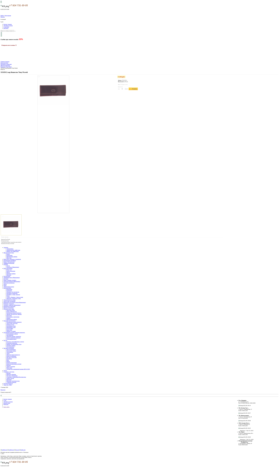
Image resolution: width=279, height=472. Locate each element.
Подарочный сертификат (9, 260)
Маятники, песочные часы (13, 381)
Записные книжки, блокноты (13, 336)
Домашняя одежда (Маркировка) (11, 277)
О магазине (6, 27)
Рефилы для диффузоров (12, 251)
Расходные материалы (8, 282)
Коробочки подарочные (9, 306)
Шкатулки (8, 258)
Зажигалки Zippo (10, 310)
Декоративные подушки (9, 299)
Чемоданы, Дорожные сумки (13, 298)
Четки (4, 285)
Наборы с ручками (11, 331)
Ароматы (5, 247)
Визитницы (9, 289)
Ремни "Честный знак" (9, 261)
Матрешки (9, 379)
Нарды (8, 272)
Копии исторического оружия (13, 364)
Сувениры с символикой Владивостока (16, 377)
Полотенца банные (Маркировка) (11, 281)
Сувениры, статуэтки (8, 371)
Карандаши (9, 330)
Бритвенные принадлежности (13, 313)
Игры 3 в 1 (9, 269)
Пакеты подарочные (8, 307)
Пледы (8, 265)
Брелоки (8, 373)
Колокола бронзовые (11, 362)
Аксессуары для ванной (9, 301)
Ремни (8, 296)
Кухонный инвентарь (11, 343)
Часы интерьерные (11, 349)
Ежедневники (9, 335)
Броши (8, 254)
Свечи (8, 353)
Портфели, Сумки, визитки (13, 294)
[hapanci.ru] (1, 395)
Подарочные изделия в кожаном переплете (14, 332)
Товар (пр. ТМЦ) (7, 384)
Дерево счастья (10, 378)
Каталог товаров (7, 24)
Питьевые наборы (10, 345)
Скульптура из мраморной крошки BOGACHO (18, 369)
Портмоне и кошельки (11, 293)
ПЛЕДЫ (5, 264)
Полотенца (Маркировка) (12, 267)
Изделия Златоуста (8, 383)
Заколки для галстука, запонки (14, 314)
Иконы (8, 361)
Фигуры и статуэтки (11, 357)
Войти (2, 15)
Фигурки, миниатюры (11, 375)
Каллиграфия (9, 328)
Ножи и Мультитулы (11, 311)
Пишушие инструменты (9, 320)
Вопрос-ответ (6, 403)
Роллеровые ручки (11, 326)
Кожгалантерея (7, 288)
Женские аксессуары (8, 252)
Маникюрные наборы (11, 256)
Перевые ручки (10, 324)
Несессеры (9, 315)
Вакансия (3, 389)
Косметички (9, 255)
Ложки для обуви (10, 366)
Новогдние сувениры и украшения (12, 259)
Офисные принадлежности (13, 354)
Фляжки (8, 318)
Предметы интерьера (8, 348)
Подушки (5, 279)
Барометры (9, 358)
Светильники (9, 352)
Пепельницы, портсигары (12, 316)
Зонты (5, 284)
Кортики (8, 365)
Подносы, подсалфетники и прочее (15, 341)
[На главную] (1, 2)
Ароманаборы (9, 248)
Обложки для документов (12, 292)
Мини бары (9, 367)
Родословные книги (11, 339)
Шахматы (8, 275)
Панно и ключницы (11, 356)
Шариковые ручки (11, 327)
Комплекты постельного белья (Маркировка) (14, 302)
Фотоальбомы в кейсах (12, 333)
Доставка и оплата (8, 25)
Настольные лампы (11, 350)
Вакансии (5, 404)
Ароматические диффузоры (13, 250)
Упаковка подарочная (8, 263)
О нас (4, 400)
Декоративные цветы (8, 286)
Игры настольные (8, 268)
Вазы (7, 360)
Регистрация (8, 15)
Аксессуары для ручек (11, 323)
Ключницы (9, 290)
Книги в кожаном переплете (13, 337)
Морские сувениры (11, 374)
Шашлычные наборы (11, 319)
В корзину (134, 88)
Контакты (5, 28)
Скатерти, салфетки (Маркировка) (11, 305)
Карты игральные (10, 271)
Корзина (3, 17)
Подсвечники (6, 276)
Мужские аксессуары (8, 309)
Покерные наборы (10, 273)
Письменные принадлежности (14, 322)
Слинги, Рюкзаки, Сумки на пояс (14, 297)
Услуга (5, 370)
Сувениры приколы (11, 382)
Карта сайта (6, 407)
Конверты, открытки (8, 303)
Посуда (5, 340)
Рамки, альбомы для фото (9, 280)
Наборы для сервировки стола (13, 344)
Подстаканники (10, 347)
